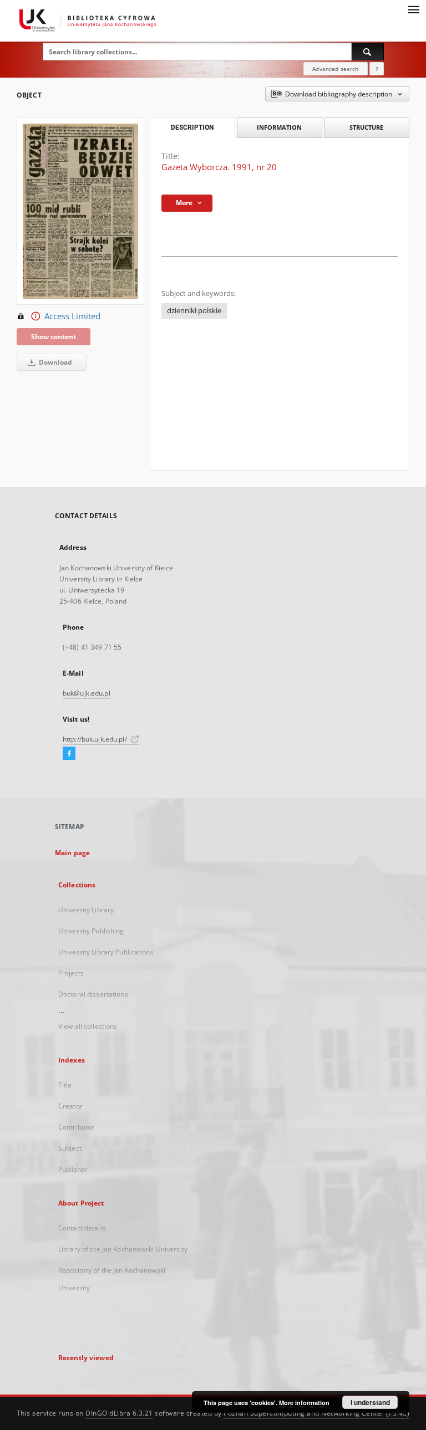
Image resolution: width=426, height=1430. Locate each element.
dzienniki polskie (194, 310)
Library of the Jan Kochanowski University (122, 1249)
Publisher (73, 1169)
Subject (70, 1148)
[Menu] (413, 9)
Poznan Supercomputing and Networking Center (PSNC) (316, 1413)
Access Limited (72, 316)
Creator (70, 1106)
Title (65, 1085)
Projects (71, 973)
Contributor (76, 1127)
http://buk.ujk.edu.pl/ (96, 739)
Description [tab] (192, 127)
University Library (86, 910)
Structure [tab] (366, 127)
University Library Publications (106, 952)
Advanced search (335, 69)
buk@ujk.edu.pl (86, 693)
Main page (72, 852)
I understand (370, 1402)
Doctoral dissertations (93, 994)
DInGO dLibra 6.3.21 (119, 1413)
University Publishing (91, 931)
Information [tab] (279, 127)
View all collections (87, 1026)
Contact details (81, 1228)
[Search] (368, 51)
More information (304, 1402)
